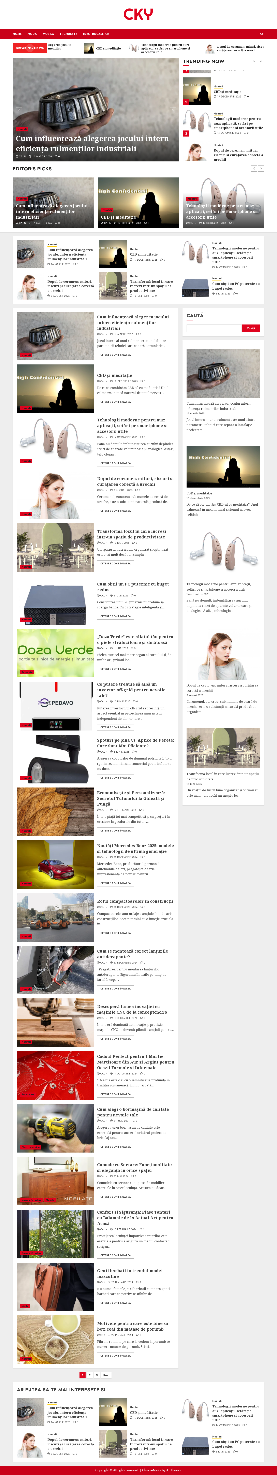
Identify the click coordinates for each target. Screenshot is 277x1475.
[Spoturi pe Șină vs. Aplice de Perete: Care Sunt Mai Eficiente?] (55, 759)
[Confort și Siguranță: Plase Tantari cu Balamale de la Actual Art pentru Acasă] (55, 1234)
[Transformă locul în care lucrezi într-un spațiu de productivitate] (113, 286)
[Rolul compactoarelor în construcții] (55, 917)
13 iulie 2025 (141, 296)
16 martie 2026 (61, 264)
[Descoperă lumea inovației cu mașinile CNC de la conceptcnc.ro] (55, 1022)
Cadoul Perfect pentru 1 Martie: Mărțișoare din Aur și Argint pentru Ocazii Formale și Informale (135, 1062)
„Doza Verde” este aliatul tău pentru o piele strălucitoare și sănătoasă (135, 639)
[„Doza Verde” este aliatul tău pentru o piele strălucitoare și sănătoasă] (55, 653)
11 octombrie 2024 (125, 1073)
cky (102, 1282)
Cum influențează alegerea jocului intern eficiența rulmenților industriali (70, 254)
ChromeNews (151, 1470)
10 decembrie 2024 (125, 1018)
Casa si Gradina (31, 1200)
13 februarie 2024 (125, 1229)
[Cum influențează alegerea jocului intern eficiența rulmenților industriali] (30, 254)
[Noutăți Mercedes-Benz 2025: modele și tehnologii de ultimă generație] (55, 864)
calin (22, 156)
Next (106, 1375)
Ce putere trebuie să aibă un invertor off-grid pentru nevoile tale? (131, 689)
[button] (261, 34)
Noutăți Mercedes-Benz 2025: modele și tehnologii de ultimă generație (135, 848)
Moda (32, 34)
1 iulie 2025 (121, 648)
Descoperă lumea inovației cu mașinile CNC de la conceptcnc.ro (132, 1009)
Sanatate (27, 672)
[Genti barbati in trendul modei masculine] (55, 1287)
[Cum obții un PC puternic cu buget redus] (195, 286)
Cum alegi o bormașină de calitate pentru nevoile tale (133, 1112)
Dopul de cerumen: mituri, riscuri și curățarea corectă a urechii (238, 147)
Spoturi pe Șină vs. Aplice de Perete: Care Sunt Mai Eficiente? (135, 743)
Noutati (22, 139)
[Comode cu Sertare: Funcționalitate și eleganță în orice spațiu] (55, 1181)
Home (17, 34)
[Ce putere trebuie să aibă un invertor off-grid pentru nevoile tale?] (55, 706)
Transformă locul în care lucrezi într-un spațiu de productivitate (151, 286)
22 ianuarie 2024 (122, 1335)
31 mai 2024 (121, 1176)
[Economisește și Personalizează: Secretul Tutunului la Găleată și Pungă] (55, 811)
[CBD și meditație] (96, 109)
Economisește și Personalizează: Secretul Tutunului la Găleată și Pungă (131, 798)
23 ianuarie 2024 (122, 1282)
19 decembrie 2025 (44, 156)
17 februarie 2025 (125, 810)
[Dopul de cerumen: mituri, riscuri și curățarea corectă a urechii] (197, 147)
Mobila (48, 34)
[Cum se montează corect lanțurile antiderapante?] (55, 970)
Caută (195, 315)
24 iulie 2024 (122, 1121)
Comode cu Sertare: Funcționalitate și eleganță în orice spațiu (134, 1167)
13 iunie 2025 (122, 701)
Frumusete (68, 34)
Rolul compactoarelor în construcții (135, 901)
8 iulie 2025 (223, 293)
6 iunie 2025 (121, 752)
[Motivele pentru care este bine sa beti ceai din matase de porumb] (55, 1339)
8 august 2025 (226, 157)
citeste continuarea (115, 355)
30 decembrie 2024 (125, 857)
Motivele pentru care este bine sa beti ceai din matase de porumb (132, 1326)
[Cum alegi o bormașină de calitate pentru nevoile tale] (55, 1128)
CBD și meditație (47, 149)
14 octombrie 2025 (229, 125)
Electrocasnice (96, 34)
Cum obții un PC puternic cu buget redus (236, 285)
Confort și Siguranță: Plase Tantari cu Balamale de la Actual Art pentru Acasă (135, 1217)
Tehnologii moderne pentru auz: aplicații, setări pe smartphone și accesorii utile (238, 116)
